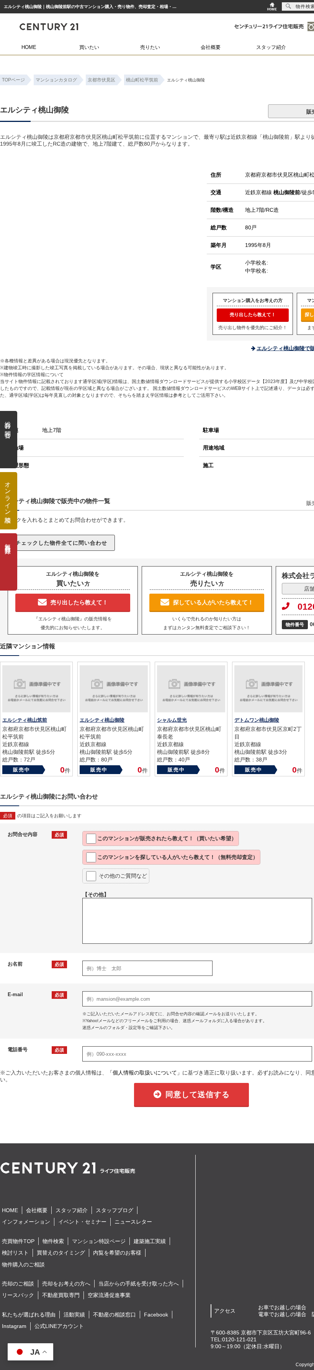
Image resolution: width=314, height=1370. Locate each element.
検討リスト (15, 1253)
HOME (28, 47)
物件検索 (53, 1241)
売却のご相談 (18, 1284)
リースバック (18, 1295)
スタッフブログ (114, 1210)
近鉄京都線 (272, 192)
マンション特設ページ (99, 1241)
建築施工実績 (150, 1241)
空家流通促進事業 (109, 1295)
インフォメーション (26, 1222)
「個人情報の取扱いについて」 (144, 1073)
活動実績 (74, 1315)
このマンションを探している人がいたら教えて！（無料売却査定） (177, 857)
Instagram (14, 1326)
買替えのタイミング (61, 1253)
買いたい (89, 47)
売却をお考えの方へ (66, 1284)
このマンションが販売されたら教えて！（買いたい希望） (167, 838)
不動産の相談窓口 (114, 1315)
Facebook (156, 1315)
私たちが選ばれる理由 (29, 1315)
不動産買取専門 (61, 1295)
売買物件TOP (18, 1241)
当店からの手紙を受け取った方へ (138, 1284)
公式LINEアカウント (59, 1326)
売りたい (150, 47)
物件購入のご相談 (23, 1264)
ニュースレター (133, 1222)
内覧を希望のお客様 (117, 1253)
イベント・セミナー (82, 1222)
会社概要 (211, 47)
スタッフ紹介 (271, 47)
